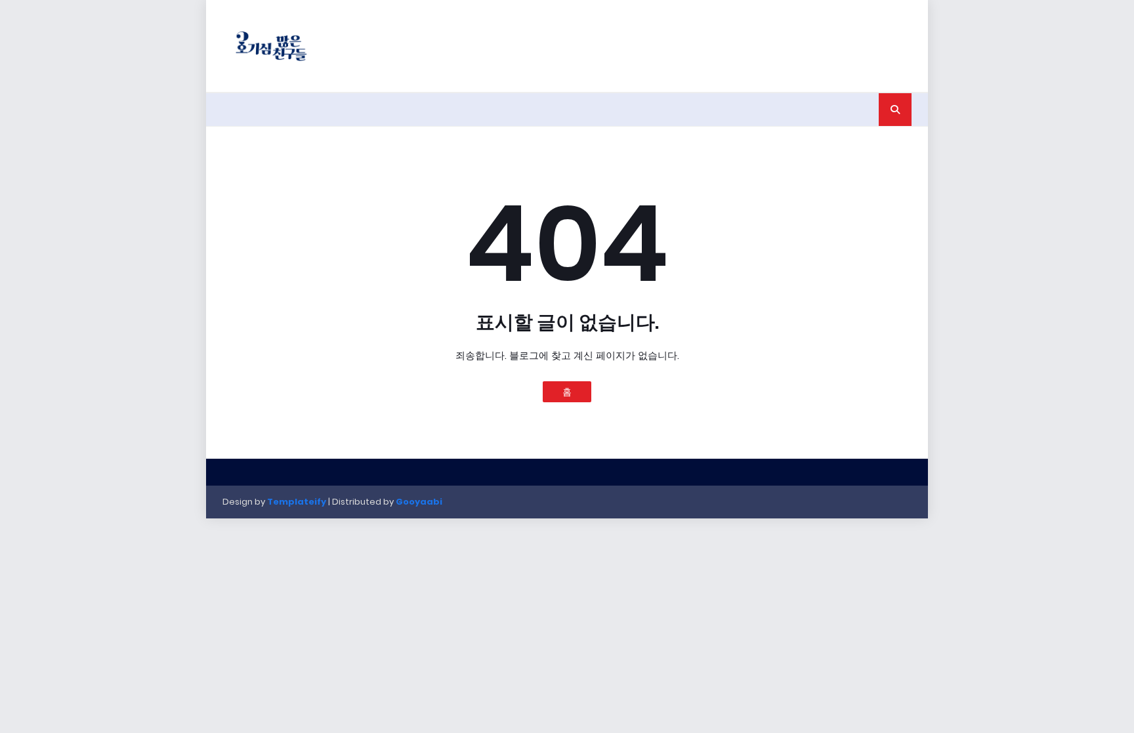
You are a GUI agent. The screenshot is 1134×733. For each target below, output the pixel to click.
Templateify (296, 501)
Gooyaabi (419, 501)
